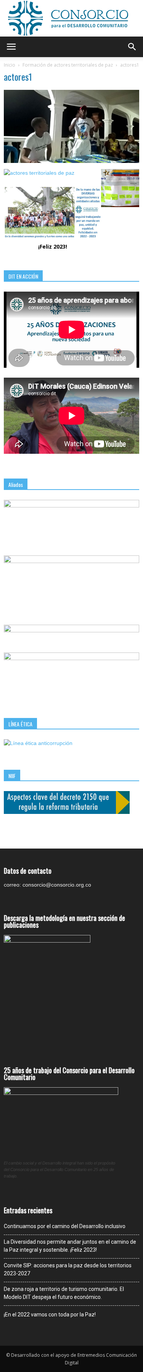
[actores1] (71, 161)
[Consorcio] (71, 18)
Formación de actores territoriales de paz (67, 65)
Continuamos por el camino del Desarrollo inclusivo (64, 1226)
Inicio (9, 65)
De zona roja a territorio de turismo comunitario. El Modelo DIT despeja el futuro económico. (64, 1293)
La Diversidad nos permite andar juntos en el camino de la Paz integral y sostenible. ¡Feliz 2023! (70, 1246)
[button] (132, 47)
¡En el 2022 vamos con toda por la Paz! (50, 1314)
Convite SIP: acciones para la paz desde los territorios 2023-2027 (68, 1269)
